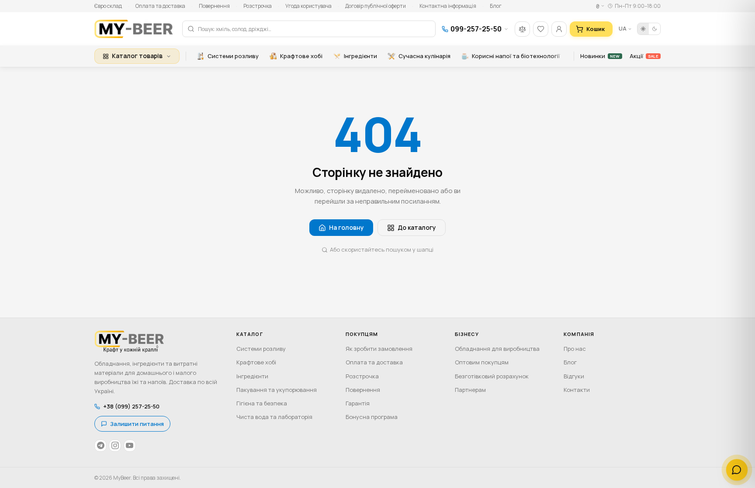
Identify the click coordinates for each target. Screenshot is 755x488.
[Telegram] (100, 446)
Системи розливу (233, 56)
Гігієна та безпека (261, 403)
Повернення (214, 6)
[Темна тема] (654, 29)
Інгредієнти (360, 56)
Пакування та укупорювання (276, 390)
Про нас (575, 349)
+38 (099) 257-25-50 (131, 406)
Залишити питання (137, 424)
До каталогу (417, 227)
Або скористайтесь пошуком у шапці (381, 249)
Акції (644, 56)
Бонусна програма (372, 417)
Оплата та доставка (160, 6)
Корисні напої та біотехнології (516, 56)
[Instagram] (115, 446)
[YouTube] (130, 446)
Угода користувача (308, 6)
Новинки (600, 56)
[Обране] (540, 29)
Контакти (577, 390)
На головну (346, 227)
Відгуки (574, 376)
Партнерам (470, 390)
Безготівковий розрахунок (492, 376)
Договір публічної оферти (375, 6)
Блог (496, 6)
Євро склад (108, 6)
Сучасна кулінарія (424, 56)
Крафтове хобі (301, 56)
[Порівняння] (522, 29)
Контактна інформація (447, 6)
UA (623, 28)
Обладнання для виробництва (497, 349)
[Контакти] (737, 470)
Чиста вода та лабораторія (274, 417)
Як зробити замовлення (379, 349)
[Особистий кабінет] (559, 29)
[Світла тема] (643, 29)
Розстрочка (257, 6)
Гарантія (358, 403)
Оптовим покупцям (482, 362)
